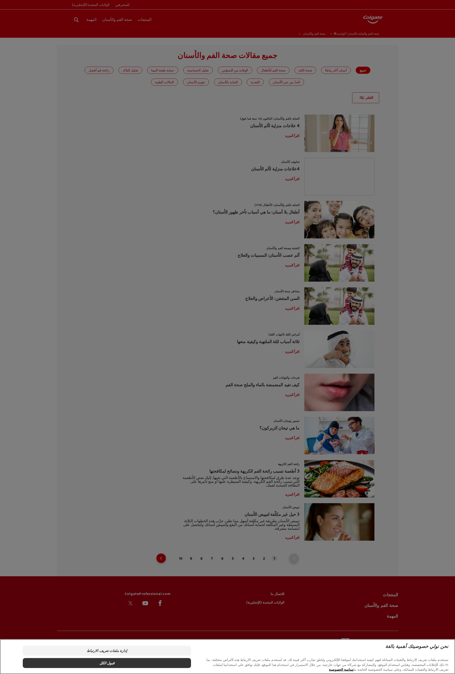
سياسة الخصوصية (341, 669)
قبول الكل (107, 663)
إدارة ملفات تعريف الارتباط (107, 651)
